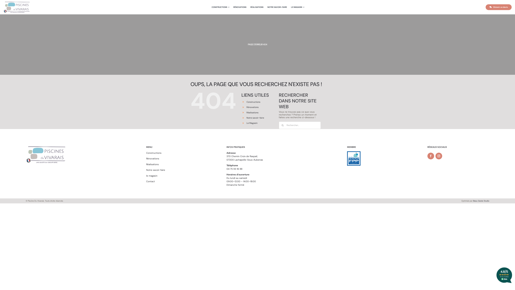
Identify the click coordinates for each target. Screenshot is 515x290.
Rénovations (253, 107)
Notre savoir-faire (255, 117)
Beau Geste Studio (481, 201)
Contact (150, 181)
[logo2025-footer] (16, 2)
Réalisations (252, 112)
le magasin (151, 175)
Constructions (253, 102)
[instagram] (438, 156)
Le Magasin (252, 123)
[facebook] (430, 156)
